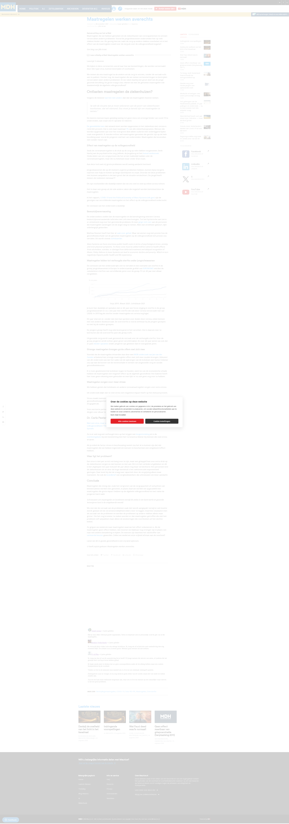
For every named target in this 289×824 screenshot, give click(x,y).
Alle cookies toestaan (127, 421)
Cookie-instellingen (162, 421)
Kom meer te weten (118, 415)
